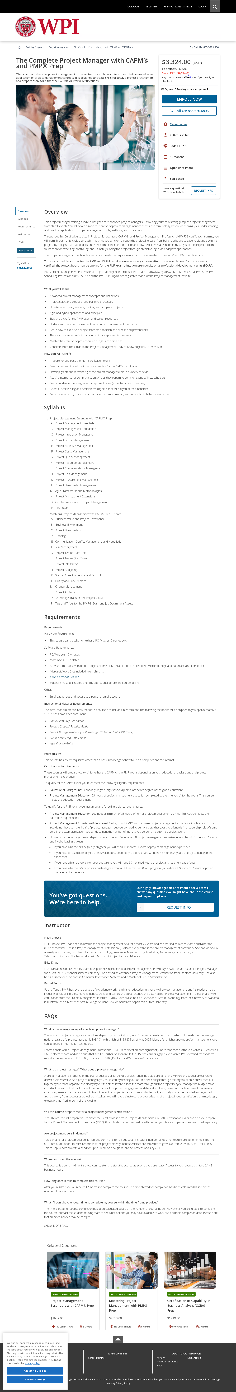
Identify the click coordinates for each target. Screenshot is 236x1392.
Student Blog (194, 1357)
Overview (23, 211)
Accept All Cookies (35, 1370)
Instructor (24, 234)
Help (159, 1365)
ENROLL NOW (189, 99)
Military (161, 1357)
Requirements (26, 226)
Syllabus (23, 219)
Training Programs (35, 47)
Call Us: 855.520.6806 (204, 47)
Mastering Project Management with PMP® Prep (128, 1305)
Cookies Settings (35, 1379)
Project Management (59, 47)
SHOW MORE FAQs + (57, 1226)
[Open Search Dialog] (215, 6)
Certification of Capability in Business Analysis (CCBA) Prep (188, 1305)
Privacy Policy (123, 1383)
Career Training (96, 1357)
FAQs (21, 241)
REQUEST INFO (203, 191)
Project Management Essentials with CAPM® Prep (72, 1303)
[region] (35, 1361)
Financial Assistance (167, 1361)
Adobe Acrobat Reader (64, 677)
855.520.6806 (24, 267)
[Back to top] (118, 1352)
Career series (178, 124)
